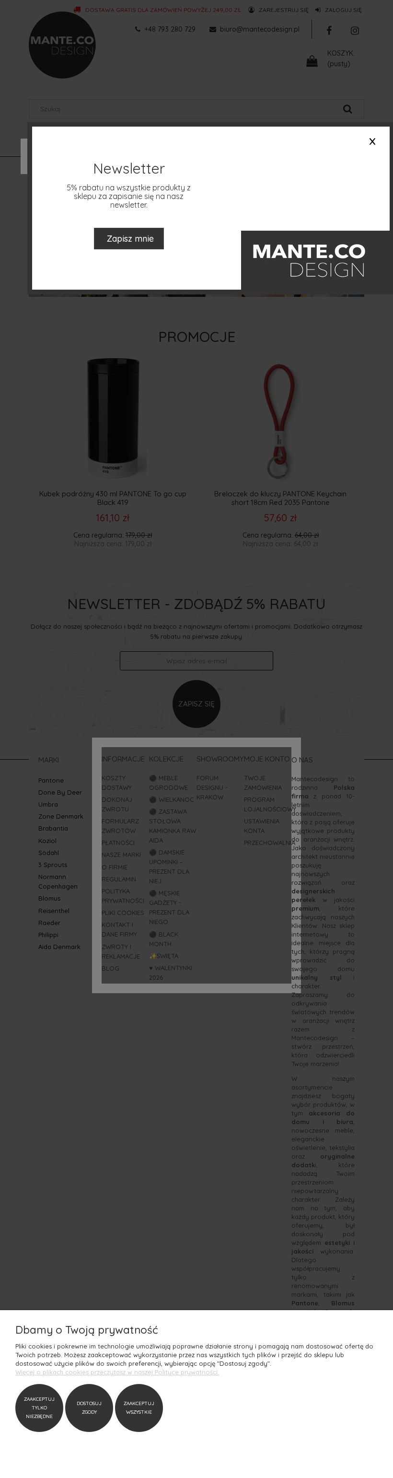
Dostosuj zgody (89, 1407)
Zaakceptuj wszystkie (139, 1407)
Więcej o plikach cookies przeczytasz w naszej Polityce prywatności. (117, 1372)
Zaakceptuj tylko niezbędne (39, 1407)
